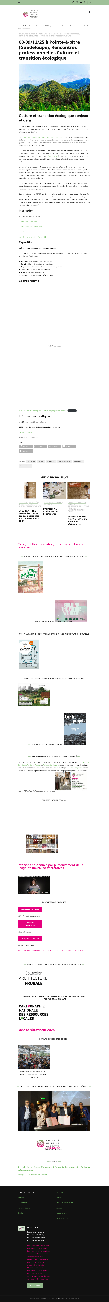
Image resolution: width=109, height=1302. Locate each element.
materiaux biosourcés (64, 461)
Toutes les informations (27, 432)
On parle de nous (62, 1218)
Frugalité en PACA (26, 504)
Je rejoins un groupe (30, 938)
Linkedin (59, 1198)
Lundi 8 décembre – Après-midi (30, 227)
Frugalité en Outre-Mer (28, 34)
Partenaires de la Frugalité (60, 36)
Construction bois (75, 506)
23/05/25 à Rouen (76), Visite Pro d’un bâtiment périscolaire (77, 520)
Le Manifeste (22, 1203)
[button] (26, 446)
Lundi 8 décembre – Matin (28, 221)
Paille (86, 506)
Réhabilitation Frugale (51, 765)
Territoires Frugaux (34, 765)
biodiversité (53, 34)
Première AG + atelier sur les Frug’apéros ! (51, 511)
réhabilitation (78, 461)
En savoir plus (35, 1285)
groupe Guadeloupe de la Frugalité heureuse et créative (41, 137)
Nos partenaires (61, 1213)
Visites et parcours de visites (76, 511)
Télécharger (72, 411)
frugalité (41, 461)
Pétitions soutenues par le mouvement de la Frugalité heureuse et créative (50, 866)
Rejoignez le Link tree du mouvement (32, 1175)
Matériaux (44, 36)
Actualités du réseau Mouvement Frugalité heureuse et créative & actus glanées (54, 1169)
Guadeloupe (50, 461)
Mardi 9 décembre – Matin (28, 232)
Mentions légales (24, 1208)
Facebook (59, 1192)
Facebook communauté (64, 1203)
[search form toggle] (90, 2)
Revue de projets (76, 768)
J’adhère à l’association (30, 924)
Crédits (20, 1213)
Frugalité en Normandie (53, 502)
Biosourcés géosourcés (69, 34)
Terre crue (23, 502)
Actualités (43, 34)
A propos (21, 1198)
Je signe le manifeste (30, 909)
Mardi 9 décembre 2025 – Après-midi (32, 237)
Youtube (59, 1208)
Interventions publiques (28, 36)
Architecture (31, 461)
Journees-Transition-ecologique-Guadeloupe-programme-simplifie (43, 411)
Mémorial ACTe (52, 156)
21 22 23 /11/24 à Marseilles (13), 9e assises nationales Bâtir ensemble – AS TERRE (30, 515)
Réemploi (71, 508)
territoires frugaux (25, 466)
